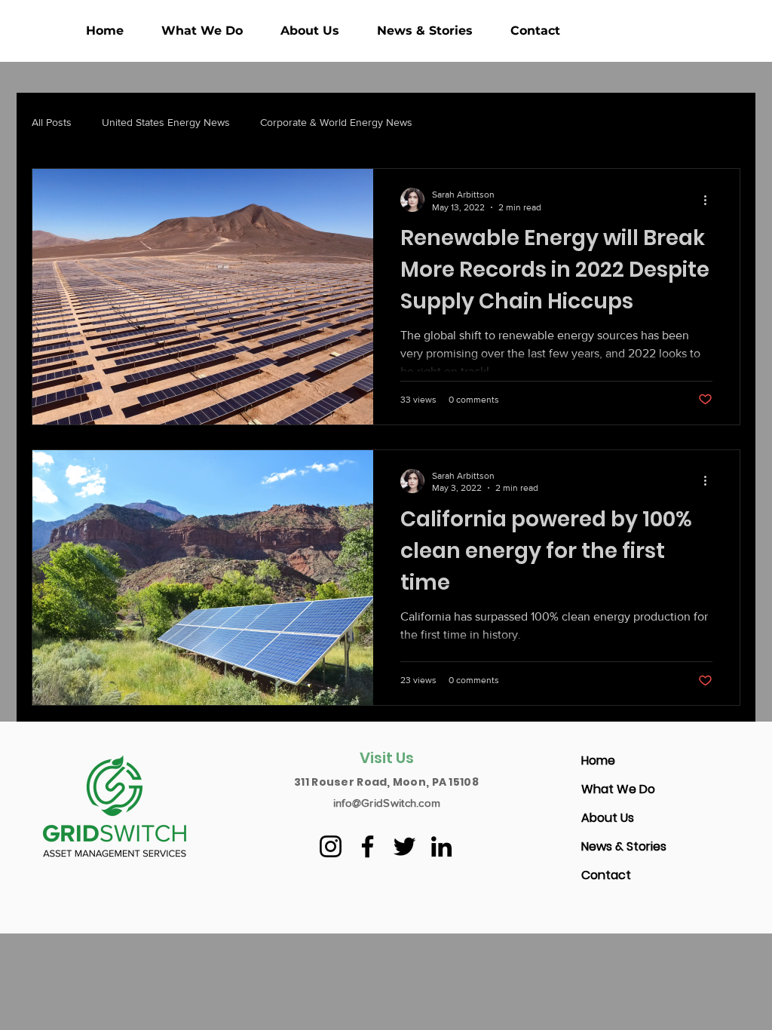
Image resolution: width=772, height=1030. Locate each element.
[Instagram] (330, 846)
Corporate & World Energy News (336, 122)
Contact (606, 875)
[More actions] (710, 200)
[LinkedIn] (441, 846)
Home (598, 760)
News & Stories (623, 846)
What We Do (618, 789)
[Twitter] (404, 846)
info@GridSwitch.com (387, 802)
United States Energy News (166, 122)
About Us (607, 817)
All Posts (52, 122)
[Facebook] (367, 846)
